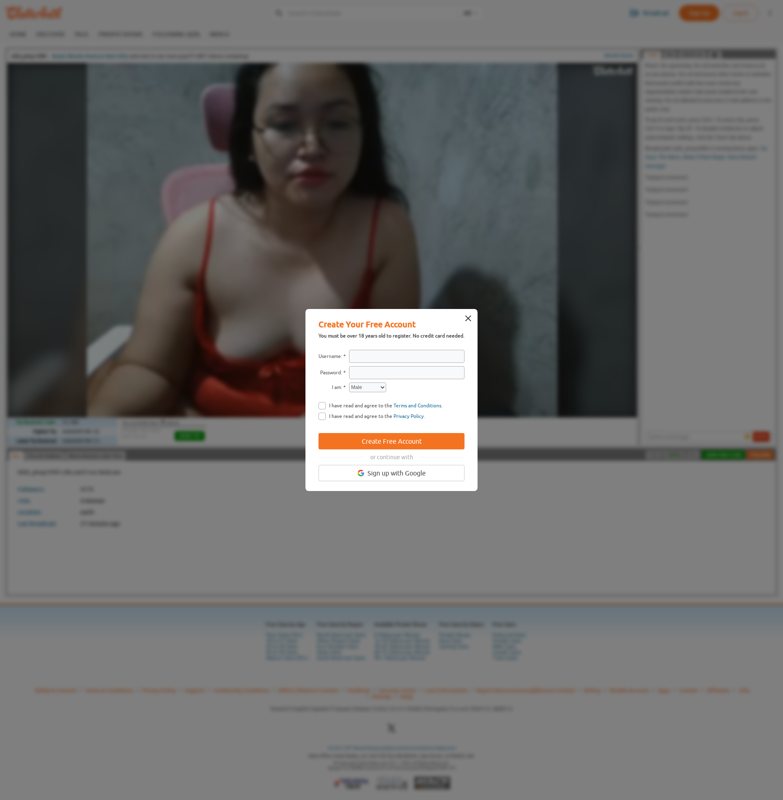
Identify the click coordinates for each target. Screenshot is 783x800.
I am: (337, 387)
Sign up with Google (396, 473)
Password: (331, 373)
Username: (330, 356)
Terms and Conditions (417, 406)
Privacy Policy (409, 416)
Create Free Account (392, 441)
